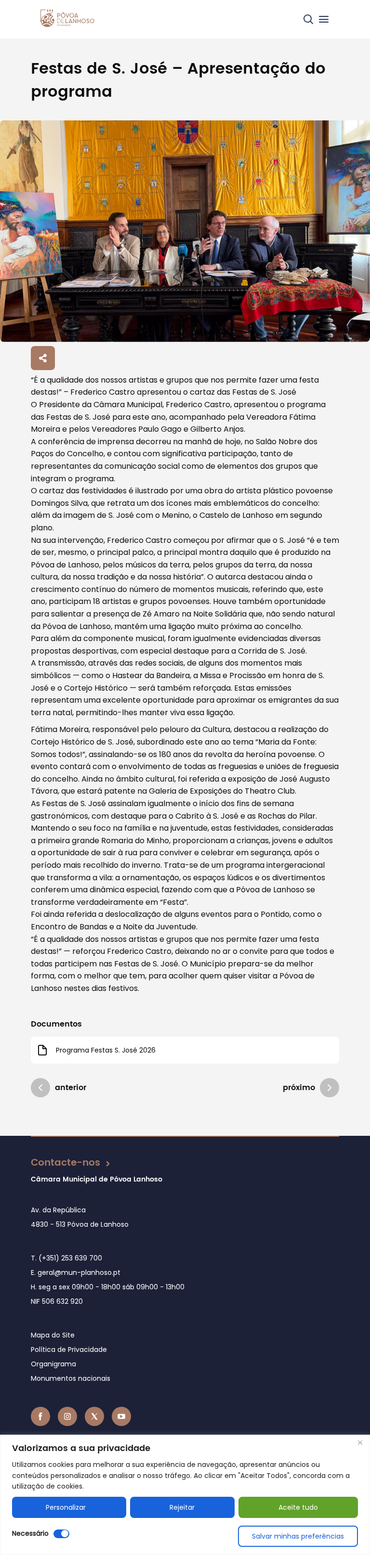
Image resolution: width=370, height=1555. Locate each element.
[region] (185, 1495)
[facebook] (40, 1416)
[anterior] (40, 1087)
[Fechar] (360, 1443)
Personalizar (66, 1507)
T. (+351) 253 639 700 (66, 1258)
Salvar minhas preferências (298, 1536)
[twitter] (94, 1416)
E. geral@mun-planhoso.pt (75, 1272)
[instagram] (67, 1416)
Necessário (30, 1533)
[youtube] (121, 1416)
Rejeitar (182, 1507)
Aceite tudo (298, 1507)
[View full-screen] (185, 231)
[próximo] (329, 1087)
